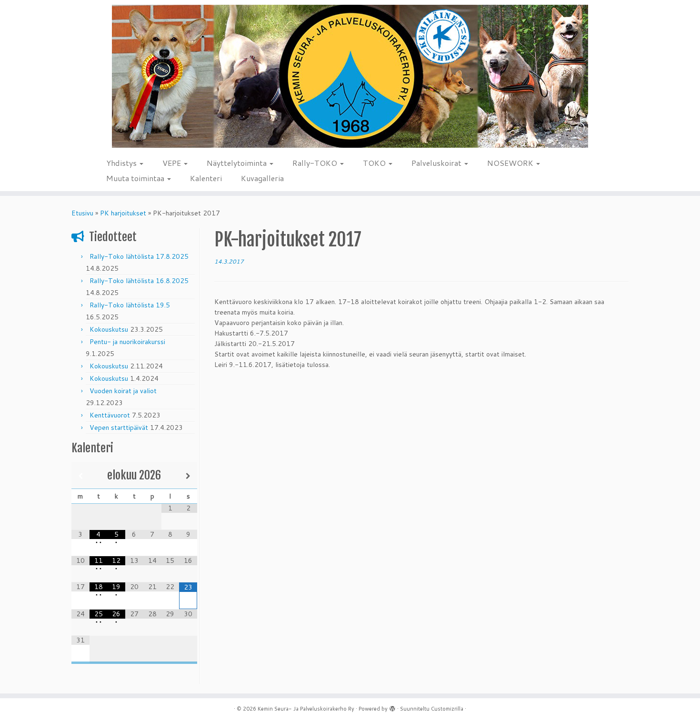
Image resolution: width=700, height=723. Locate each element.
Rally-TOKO (315, 162)
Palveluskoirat (437, 162)
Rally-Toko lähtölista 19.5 (130, 305)
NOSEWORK (511, 162)
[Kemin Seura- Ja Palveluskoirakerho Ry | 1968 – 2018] (350, 76)
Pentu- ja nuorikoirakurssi (127, 341)
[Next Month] (188, 475)
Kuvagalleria (262, 178)
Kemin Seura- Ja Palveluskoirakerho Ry (306, 709)
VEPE (172, 162)
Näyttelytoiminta (238, 162)
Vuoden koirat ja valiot (123, 391)
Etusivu (82, 213)
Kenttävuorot (110, 415)
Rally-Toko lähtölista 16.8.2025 (139, 280)
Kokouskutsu (109, 329)
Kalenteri (206, 178)
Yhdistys (122, 162)
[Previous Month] (80, 475)
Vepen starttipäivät (119, 427)
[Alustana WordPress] (392, 706)
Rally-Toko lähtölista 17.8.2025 (139, 256)
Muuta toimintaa (136, 178)
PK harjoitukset (123, 213)
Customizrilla (447, 709)
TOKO (375, 162)
